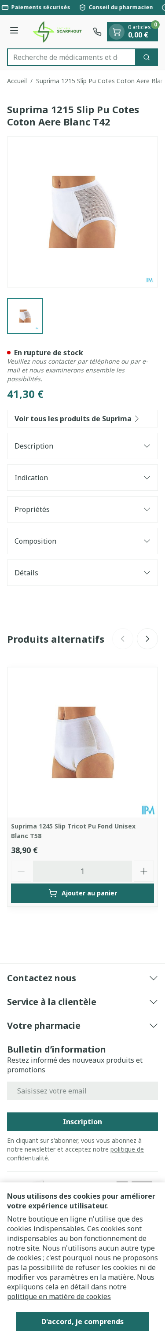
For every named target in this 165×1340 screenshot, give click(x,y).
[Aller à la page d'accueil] (57, 31)
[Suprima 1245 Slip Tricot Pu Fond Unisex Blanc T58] (82, 742)
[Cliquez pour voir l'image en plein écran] (82, 212)
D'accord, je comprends (82, 1321)
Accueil (17, 81)
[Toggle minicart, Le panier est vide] (117, 32)
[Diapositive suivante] (147, 638)
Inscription (82, 1121)
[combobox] (71, 57)
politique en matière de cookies (59, 1296)
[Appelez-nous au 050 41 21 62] (97, 31)
